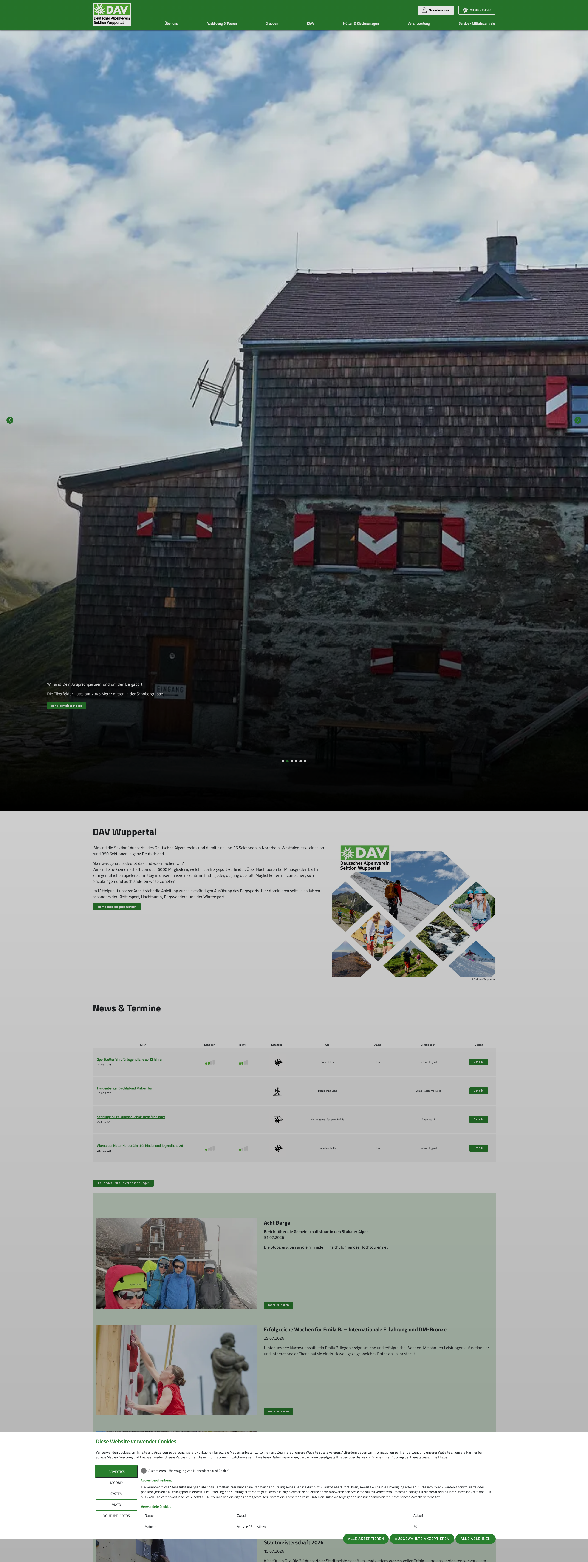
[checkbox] (316, 1470)
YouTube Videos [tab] (116, 1515)
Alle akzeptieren (366, 1539)
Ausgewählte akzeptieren (422, 1539)
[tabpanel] (316, 1499)
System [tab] (116, 1493)
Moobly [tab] (116, 1482)
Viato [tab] (116, 1504)
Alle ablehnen (476, 1539)
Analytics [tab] (117, 1471)
